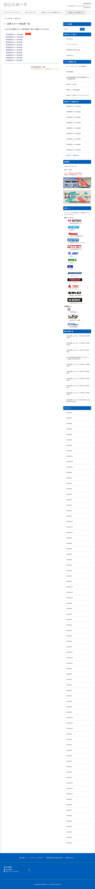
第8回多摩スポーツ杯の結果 (14, 42)
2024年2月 (69, 576)
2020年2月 (69, 837)
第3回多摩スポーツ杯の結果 (14, 55)
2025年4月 (69, 499)
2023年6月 (69, 619)
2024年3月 (69, 570)
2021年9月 (69, 734)
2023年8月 (69, 608)
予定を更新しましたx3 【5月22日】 (76, 378)
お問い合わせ (87, 7)
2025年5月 (69, 494)
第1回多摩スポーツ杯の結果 (14, 60)
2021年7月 (69, 745)
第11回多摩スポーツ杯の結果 (14, 34)
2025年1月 (69, 516)
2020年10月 (70, 794)
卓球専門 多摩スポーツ (15, 4)
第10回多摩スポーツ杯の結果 (14, 37)
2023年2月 (69, 641)
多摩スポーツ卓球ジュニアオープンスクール (78, 95)
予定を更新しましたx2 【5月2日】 (76, 385)
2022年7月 (69, 679)
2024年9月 (69, 538)
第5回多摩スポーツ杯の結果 (14, 50)
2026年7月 (69, 418)
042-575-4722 (72, 6)
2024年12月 (70, 521)
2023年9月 (69, 603)
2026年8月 (69, 412)
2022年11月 (70, 657)
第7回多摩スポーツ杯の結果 (14, 45)
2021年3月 (69, 766)
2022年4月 (69, 696)
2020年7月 (69, 810)
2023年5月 (69, 625)
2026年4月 (69, 434)
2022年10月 (70, 663)
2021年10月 (70, 728)
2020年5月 (69, 821)
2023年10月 (70, 597)
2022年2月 (69, 706)
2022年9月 (69, 668)
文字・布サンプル (30, 12)
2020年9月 (69, 799)
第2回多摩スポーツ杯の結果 (14, 57)
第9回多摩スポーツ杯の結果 (14, 39)
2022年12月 (70, 652)
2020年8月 (69, 804)
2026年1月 (69, 450)
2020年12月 (70, 783)
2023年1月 (69, 647)
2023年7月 (69, 614)
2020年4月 (69, 826)
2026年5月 (69, 429)
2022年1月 (69, 712)
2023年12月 (70, 587)
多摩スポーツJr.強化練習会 (73, 89)
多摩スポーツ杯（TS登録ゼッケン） (52, 12)
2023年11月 (70, 592)
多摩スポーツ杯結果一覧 (76, 12)
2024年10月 (70, 532)
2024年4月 (69, 565)
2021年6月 (69, 750)
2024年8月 (69, 543)
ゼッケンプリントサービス (12, 12)
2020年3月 (69, 832)
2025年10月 (70, 467)
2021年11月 (70, 723)
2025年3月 (69, 505)
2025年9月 (69, 472)
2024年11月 (70, 527)
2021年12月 (70, 717)
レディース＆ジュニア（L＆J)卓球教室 (76, 66)
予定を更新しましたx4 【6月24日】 (76, 364)
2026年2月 (69, 445)
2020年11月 (70, 788)
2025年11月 (70, 461)
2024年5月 (69, 559)
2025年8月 (69, 478)
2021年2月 (69, 772)
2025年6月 (69, 489)
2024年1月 (69, 581)
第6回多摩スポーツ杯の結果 (14, 47)
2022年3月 (69, 701)
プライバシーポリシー (72, 44)
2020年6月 (69, 815)
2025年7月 (69, 483)
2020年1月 (69, 843)
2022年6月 (69, 685)
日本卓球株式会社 (36, 67)
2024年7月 (69, 548)
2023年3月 (69, 636)
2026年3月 (69, 440)
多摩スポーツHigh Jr (72, 84)
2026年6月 (69, 423)
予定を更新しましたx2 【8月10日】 (76, 336)
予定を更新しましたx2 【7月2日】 (76, 350)
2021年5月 (69, 755)
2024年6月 (69, 554)
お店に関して (70, 39)
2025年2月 (69, 510)
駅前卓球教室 (70, 71)
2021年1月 (69, 777)
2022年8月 (69, 674)
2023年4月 (69, 630)
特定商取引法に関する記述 (73, 49)
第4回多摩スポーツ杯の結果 (14, 52)
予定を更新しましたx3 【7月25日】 (76, 343)
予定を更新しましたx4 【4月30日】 (76, 392)
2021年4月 (69, 761)
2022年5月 (69, 690)
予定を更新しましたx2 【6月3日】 (76, 371)
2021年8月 (69, 739)
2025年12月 (70, 456)
